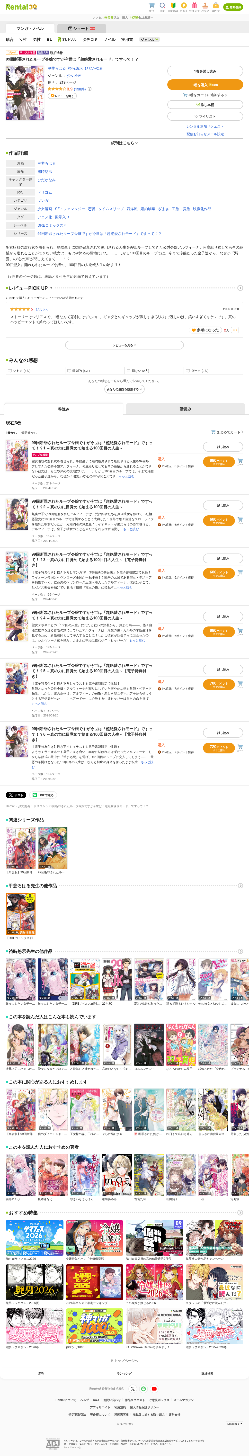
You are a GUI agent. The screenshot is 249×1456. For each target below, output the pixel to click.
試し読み (223, 447)
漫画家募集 (121, 1414)
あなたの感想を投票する (123, 389)
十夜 (201, 1199)
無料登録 (235, 7)
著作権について (100, 1414)
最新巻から (29, 432)
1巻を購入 (205, 84)
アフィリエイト (100, 1407)
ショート (84, 28)
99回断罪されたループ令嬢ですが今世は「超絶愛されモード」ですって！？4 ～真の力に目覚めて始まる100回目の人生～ (92, 614)
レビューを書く (64, 96)
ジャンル (147, 39)
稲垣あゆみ (109, 1199)
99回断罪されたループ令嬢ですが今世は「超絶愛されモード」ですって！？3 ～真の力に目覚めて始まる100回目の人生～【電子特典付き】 (92, 559)
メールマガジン (183, 1400)
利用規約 (120, 1407)
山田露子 (172, 1199)
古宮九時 (140, 1199)
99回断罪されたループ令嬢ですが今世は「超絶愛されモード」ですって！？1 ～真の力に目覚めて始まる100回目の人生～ (92, 445)
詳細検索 (207, 1373)
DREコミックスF (51, 225)
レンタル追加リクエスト (205, 126)
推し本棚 (207, 104)
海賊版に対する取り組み (149, 1414)
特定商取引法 (77, 1414)
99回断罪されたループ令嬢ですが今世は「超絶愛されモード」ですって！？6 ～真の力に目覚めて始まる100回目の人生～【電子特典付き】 (92, 734)
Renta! (10, 806)
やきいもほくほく (81, 1199)
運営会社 (174, 1414)
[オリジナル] (67, 39)
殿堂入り (62, 216)
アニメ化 (44, 216)
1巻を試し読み (205, 71)
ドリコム (44, 192)
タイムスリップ (111, 208)
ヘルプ (84, 1400)
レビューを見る (123, 345)
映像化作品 (202, 208)
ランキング (124, 1373)
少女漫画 (74, 75)
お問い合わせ (112, 1400)
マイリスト (207, 116)
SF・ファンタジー (70, 208)
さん (42, 309)
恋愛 (91, 208)
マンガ (42, 200)
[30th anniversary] (32, 6)
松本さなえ (45, 1199)
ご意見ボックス (159, 1400)
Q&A (96, 1400)
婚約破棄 (148, 208)
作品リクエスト (135, 1400)
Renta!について (65, 1400)
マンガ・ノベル (30, 28)
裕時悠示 (75, 68)
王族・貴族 (181, 208)
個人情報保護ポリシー (144, 1407)
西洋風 (132, 208)
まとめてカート (228, 431)
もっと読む (126, 476)
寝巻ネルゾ (13, 1199)
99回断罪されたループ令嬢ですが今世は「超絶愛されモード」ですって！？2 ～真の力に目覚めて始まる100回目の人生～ (92, 503)
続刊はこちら (122, 142)
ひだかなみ (94, 68)
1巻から (11, 432)
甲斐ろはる (57, 68)
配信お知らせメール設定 (205, 133)
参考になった (208, 329)
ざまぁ (163, 208)
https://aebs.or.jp (72, 1447)
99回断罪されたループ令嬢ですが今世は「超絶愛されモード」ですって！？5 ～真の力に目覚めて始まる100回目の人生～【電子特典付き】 (92, 670)
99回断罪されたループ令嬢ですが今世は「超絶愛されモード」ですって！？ (99, 233)
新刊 (41, 1373)
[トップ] (17, 7)
